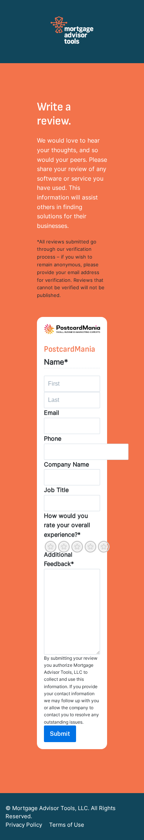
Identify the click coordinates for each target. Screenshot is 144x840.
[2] (64, 546)
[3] (77, 546)
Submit (60, 733)
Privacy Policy (24, 824)
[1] (50, 546)
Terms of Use (66, 824)
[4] (90, 546)
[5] (103, 546)
